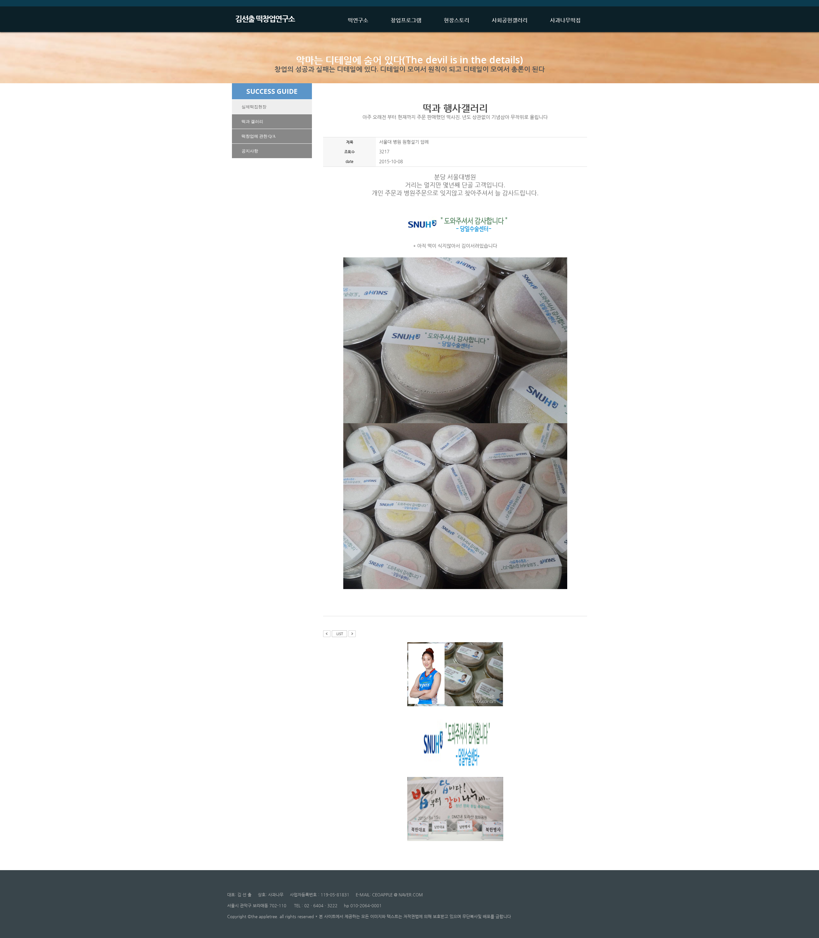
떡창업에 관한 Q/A (258, 136)
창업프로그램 (406, 20)
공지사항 (250, 151)
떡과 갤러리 (252, 121)
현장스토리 (456, 20)
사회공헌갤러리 (510, 20)
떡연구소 (358, 20)
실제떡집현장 (254, 106)
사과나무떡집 (565, 20)
